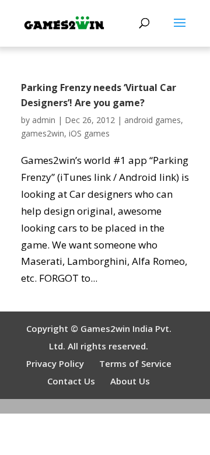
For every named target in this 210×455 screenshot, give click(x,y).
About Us (130, 381)
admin (43, 119)
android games (152, 119)
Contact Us (71, 381)
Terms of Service (135, 363)
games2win (42, 133)
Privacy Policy (55, 363)
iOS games (89, 133)
